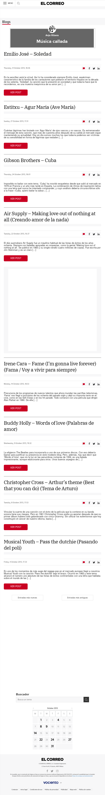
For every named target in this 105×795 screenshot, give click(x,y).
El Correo (52, 759)
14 (35, 733)
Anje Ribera (52, 35)
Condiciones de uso (36, 789)
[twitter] (52, 771)
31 (52, 746)
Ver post (15, 92)
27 (69, 739)
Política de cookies (85, 789)
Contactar (15, 789)
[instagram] (57, 771)
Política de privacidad (51, 789)
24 (52, 739)
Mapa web (73, 789)
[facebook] (47, 771)
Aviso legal (24, 789)
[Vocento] (52, 783)
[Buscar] (86, 699)
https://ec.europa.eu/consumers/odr (82, 776)
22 (41, 739)
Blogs (6, 22)
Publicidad (64, 789)
